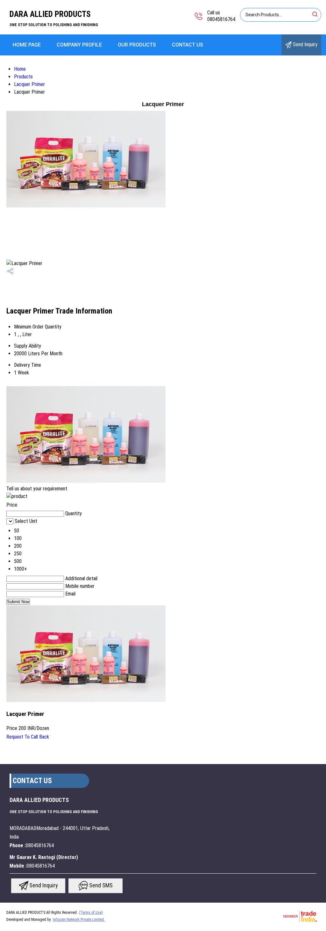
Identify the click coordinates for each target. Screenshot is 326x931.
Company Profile (79, 45)
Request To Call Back (27, 737)
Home (20, 69)
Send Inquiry (304, 44)
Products (23, 77)
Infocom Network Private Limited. (79, 919)
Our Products (137, 45)
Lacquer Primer (29, 84)
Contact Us (187, 45)
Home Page (27, 45)
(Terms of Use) (91, 912)
